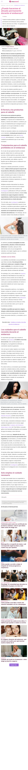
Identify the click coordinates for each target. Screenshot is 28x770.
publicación (23, 297)
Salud (2, 542)
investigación (4, 190)
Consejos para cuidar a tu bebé (8, 522)
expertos (23, 273)
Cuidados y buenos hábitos (7, 619)
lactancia (11, 339)
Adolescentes (4, 601)
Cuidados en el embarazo (19, 5)
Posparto (3, 637)
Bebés (2, 562)
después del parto (6, 415)
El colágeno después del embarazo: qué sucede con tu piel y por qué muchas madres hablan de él (13, 641)
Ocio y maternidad (5, 582)
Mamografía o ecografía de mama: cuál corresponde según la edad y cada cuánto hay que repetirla (13, 545)
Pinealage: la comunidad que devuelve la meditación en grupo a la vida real (14, 585)
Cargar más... (14, 665)
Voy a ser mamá (9, 5)
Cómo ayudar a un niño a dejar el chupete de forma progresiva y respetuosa (11, 565)
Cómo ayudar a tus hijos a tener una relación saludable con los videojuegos (13, 603)
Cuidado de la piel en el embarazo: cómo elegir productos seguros (14, 660)
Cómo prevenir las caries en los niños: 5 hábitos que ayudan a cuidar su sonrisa (13, 621)
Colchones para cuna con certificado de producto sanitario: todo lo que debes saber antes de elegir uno (14, 525)
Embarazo (3, 5)
